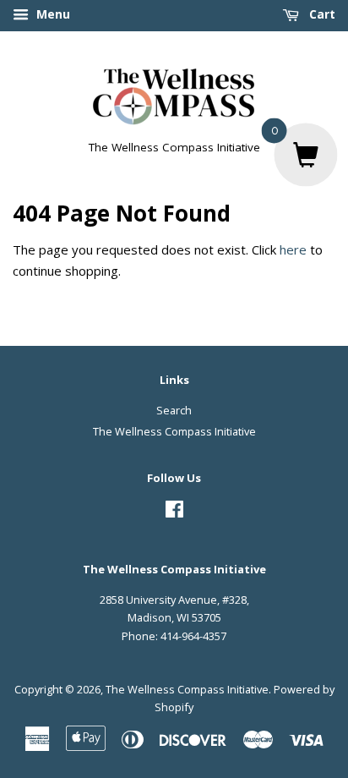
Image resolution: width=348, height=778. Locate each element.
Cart (320, 14)
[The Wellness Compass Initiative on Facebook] (174, 512)
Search (174, 410)
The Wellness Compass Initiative (174, 431)
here (293, 249)
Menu (51, 14)
